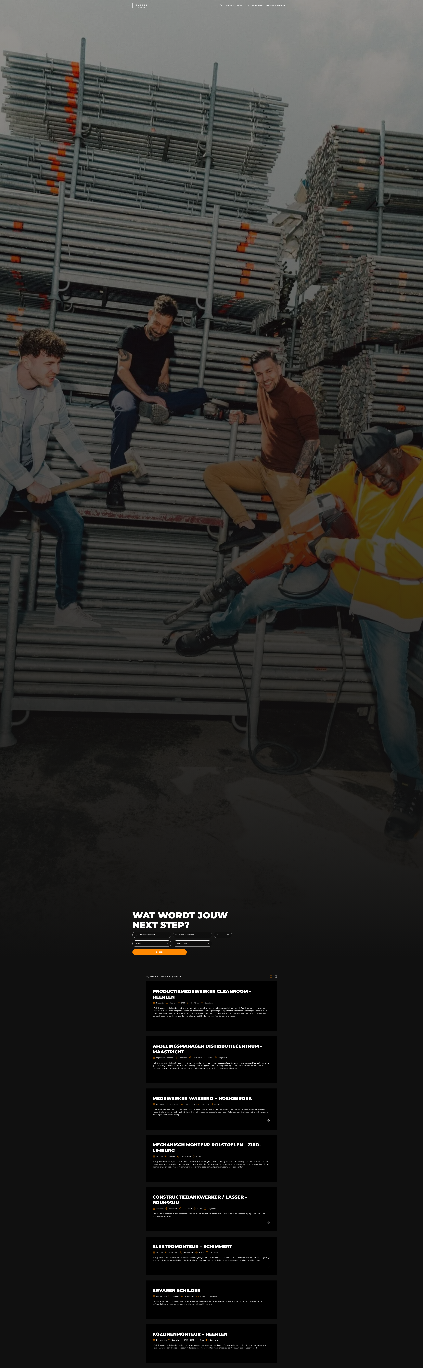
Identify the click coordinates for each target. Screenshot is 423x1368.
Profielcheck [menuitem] (243, 5)
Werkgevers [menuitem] (257, 5)
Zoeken (159, 952)
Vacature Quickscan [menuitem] (275, 5)
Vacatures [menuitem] (229, 5)
